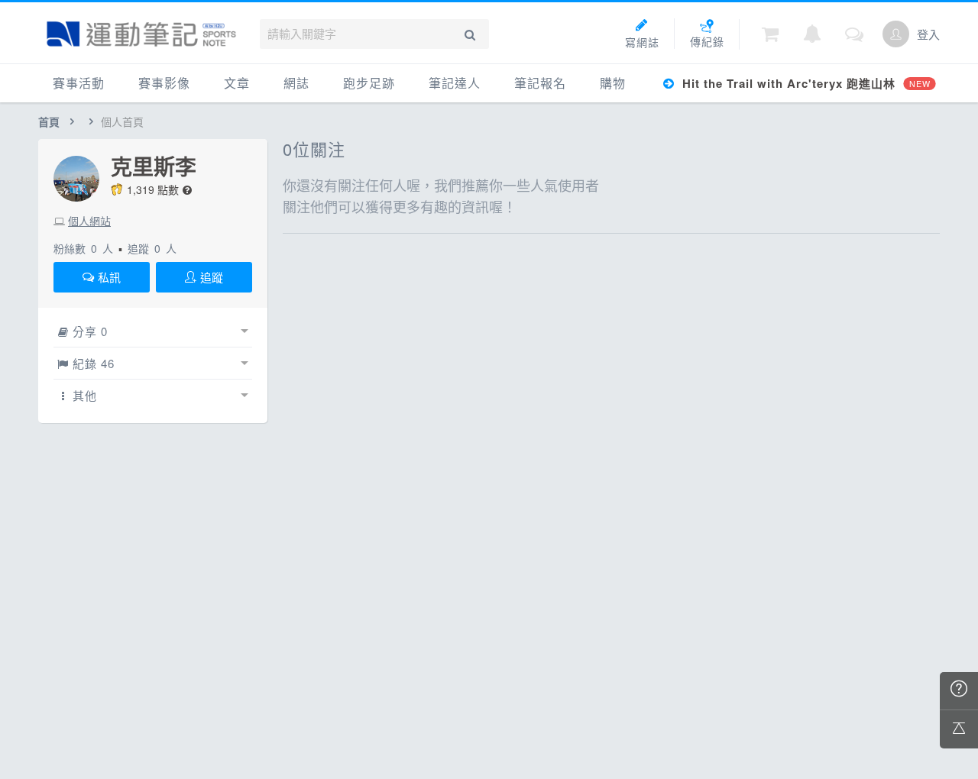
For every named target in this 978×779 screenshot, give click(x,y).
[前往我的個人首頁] (895, 34)
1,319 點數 (153, 189)
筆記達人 (455, 83)
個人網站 (89, 220)
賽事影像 (164, 83)
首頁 (49, 121)
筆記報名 (540, 83)
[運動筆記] (141, 34)
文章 (237, 83)
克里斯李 (153, 166)
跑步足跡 (369, 83)
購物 (613, 83)
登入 (928, 33)
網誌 (296, 83)
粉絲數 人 (83, 248)
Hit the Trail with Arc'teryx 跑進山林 (804, 83)
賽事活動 (79, 83)
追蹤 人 (152, 248)
